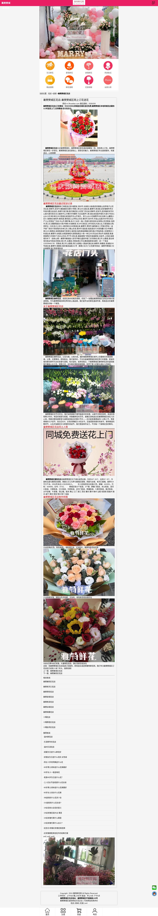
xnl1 (45, 836)
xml (86, 903)
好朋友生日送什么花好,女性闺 (55, 757)
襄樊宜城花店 (48, 697)
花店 (50, 94)
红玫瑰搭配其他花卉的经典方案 (56, 833)
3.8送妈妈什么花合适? (52, 803)
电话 (95, 914)
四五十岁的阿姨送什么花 (53, 762)
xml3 (52, 836)
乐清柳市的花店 (50, 742)
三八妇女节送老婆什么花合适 (55, 782)
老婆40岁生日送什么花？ (53, 777)
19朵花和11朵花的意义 (52, 808)
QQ (154, 894)
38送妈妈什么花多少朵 (52, 798)
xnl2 (48, 836)
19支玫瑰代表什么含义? (53, 823)
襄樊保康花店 (48, 712)
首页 (47, 914)
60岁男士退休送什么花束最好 (55, 767)
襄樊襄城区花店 (56, 671)
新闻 (77, 903)
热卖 (79, 914)
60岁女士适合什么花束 (52, 793)
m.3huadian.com (72, 104)
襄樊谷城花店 (48, 707)
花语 (81, 903)
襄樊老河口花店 (49, 687)
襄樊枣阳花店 (48, 692)
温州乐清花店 (49, 747)
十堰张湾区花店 (49, 727)
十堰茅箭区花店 (49, 722)
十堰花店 (46, 717)
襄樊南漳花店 (48, 702)
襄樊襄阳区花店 (56, 673)
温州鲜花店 (48, 737)
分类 (63, 914)
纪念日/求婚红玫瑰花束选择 (54, 828)
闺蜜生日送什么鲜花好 (52, 752)
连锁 (55, 94)
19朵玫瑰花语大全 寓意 (53, 813)
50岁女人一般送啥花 (52, 772)
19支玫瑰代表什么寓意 (52, 818)
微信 (154, 888)
